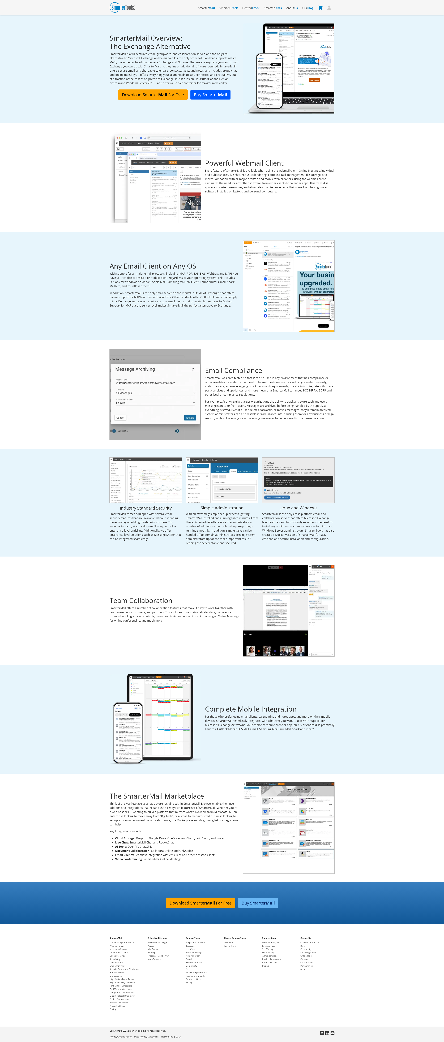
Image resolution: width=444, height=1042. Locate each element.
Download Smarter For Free (153, 94)
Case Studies (306, 962)
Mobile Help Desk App (196, 972)
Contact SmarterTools (311, 942)
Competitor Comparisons (122, 992)
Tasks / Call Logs (194, 952)
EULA (178, 1036)
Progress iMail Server (158, 955)
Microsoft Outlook (118, 949)
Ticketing (190, 945)
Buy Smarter (210, 94)
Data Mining (268, 952)
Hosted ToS (167, 1036)
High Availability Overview (122, 982)
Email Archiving (117, 965)
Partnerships (306, 965)
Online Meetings (117, 955)
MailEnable (153, 949)
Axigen (151, 945)
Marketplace (116, 975)
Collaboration (116, 962)
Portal (189, 959)
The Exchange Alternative (122, 942)
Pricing (113, 1009)
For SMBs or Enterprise (121, 985)
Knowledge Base (194, 962)
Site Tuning (267, 949)
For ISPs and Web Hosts (121, 989)
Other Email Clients (119, 952)
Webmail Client (117, 945)
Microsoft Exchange (157, 942)
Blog (302, 945)
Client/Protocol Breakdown (122, 995)
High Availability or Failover (123, 979)
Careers (304, 959)
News (188, 969)
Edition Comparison (119, 999)
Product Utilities (117, 1005)
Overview (228, 942)
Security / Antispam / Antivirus (124, 969)
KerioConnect (154, 959)
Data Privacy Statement (146, 1036)
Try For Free (230, 945)
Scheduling (115, 959)
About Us (304, 969)
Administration (117, 972)
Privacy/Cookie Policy (121, 1036)
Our (307, 8)
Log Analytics (268, 945)
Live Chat (190, 949)
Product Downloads (119, 1002)
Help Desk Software (195, 942)
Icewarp (151, 952)
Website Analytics (270, 942)
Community (191, 965)
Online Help (306, 955)
